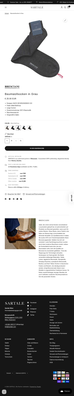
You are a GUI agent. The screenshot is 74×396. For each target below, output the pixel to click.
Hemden (52, 306)
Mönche (7, 351)
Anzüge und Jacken (56, 322)
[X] (10, 199)
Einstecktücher (32, 351)
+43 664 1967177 (10, 324)
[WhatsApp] (18, 199)
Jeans (51, 320)
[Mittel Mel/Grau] (18, 127)
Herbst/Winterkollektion (40, 2)
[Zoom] (65, 20)
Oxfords (7, 354)
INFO (51, 339)
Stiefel (7, 343)
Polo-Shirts (53, 308)
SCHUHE (8, 339)
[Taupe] (7, 127)
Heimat (7, 13)
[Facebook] (6, 199)
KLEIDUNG (54, 302)
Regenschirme (32, 362)
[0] (68, 7)
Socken (29, 357)
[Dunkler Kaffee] (29, 127)
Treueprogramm (55, 345)
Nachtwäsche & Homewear (58, 333)
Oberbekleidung (55, 330)
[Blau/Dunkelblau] (12, 127)
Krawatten (30, 348)
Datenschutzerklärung (56, 359)
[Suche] (65, 7)
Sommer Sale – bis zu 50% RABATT (16, 2)
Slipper (7, 348)
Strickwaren (53, 314)
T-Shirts (52, 311)
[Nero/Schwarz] (24, 127)
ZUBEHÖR (31, 339)
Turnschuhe (8, 357)
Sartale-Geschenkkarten (57, 351)
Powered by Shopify (35, 386)
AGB (51, 362)
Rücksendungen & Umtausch (59, 357)
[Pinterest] (14, 199)
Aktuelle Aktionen (55, 348)
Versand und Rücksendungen (59, 354)
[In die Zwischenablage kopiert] (21, 199)
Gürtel (29, 354)
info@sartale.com (10, 327)
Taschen (30, 359)
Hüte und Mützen (32, 343)
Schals (29, 345)
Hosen (52, 317)
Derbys (7, 345)
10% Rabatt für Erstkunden (62, 2)
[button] (71, 198)
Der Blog (52, 343)
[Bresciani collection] (37, 87)
